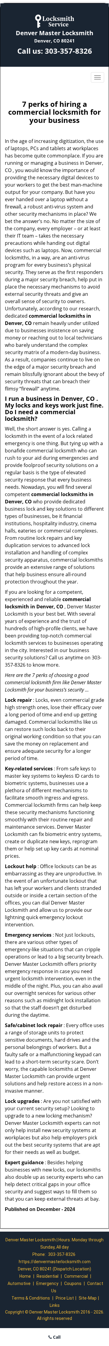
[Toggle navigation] (97, 77)
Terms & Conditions (31, 1298)
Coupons (72, 1283)
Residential (47, 1276)
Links (55, 1305)
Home (25, 1276)
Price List (65, 1298)
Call (56, 1337)
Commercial (76, 1276)
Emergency (47, 1283)
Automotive (19, 1283)
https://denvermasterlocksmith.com (55, 1261)
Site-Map (88, 1298)
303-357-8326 (68, 51)
